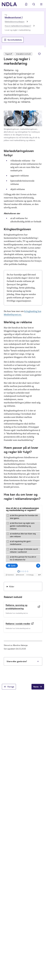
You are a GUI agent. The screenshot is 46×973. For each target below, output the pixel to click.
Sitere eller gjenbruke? (17, 661)
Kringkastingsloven (17, 229)
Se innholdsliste (15, 40)
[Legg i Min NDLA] (39, 54)
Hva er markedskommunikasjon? (18, 26)
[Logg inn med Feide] (26, 4)
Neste (35, 687)
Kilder (11, 586)
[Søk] (34, 4)
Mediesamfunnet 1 (14, 17)
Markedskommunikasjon (14, 21)
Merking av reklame (18, 322)
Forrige (11, 687)
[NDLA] (9, 4)
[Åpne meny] (41, 4)
